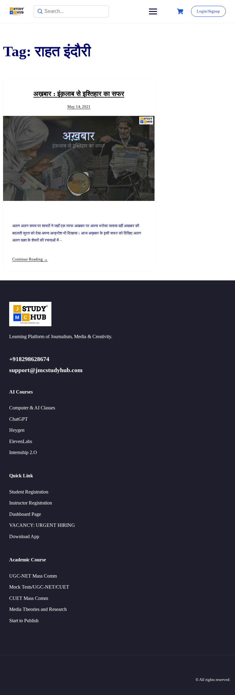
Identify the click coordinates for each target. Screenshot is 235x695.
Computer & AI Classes (32, 407)
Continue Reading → (30, 259)
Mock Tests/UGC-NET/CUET (39, 587)
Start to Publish (24, 620)
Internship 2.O (23, 452)
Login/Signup (208, 11)
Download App (24, 536)
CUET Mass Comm (28, 598)
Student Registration (28, 491)
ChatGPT (18, 419)
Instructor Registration (30, 502)
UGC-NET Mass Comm (33, 576)
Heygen (16, 430)
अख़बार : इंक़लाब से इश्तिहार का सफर (78, 94)
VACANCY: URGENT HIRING (42, 525)
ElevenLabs (20, 441)
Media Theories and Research (38, 609)
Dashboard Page (25, 514)
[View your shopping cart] (181, 11)
